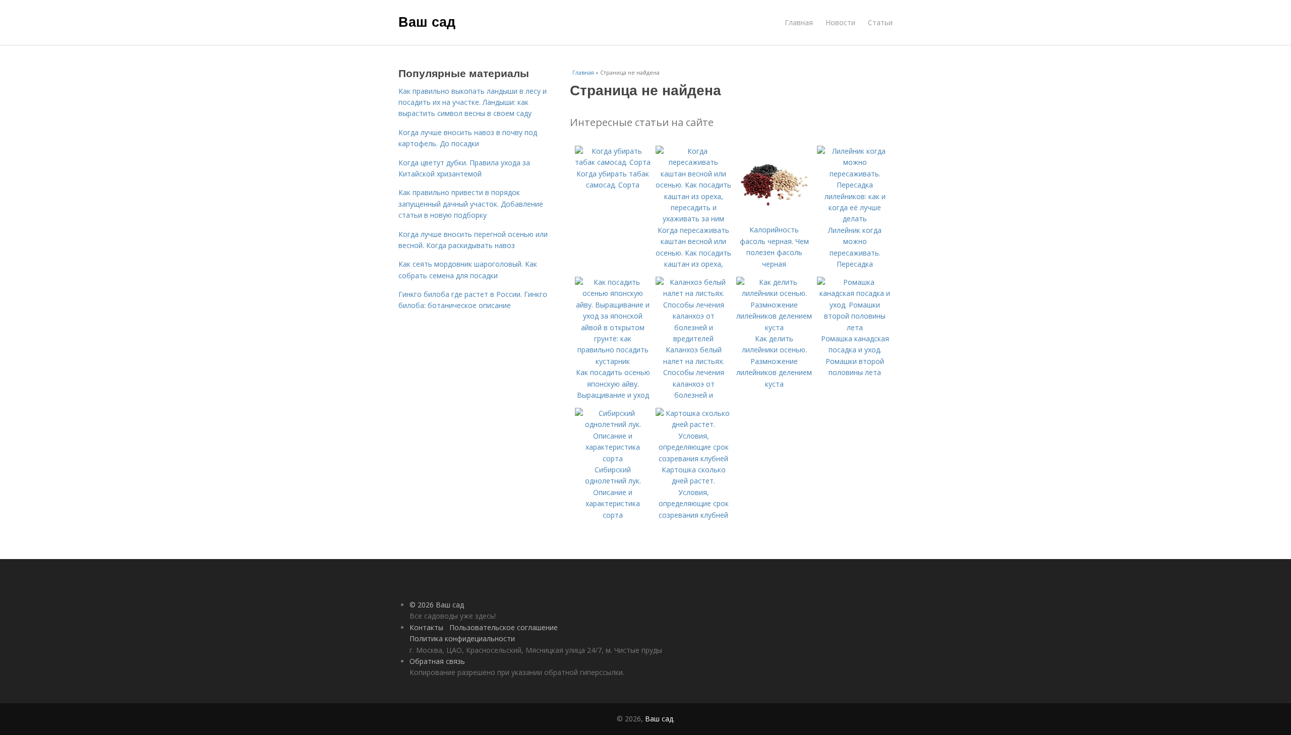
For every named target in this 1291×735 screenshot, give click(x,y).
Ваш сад (426, 21)
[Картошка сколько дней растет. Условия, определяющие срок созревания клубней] (693, 458)
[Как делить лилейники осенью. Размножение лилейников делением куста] (774, 327)
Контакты (426, 627)
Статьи (880, 22)
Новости (840, 22)
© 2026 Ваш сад (436, 604)
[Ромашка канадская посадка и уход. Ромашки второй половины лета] (855, 327)
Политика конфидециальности (462, 638)
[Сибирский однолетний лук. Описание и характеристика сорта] (613, 458)
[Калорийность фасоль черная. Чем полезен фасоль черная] (774, 218)
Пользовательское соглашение (503, 627)
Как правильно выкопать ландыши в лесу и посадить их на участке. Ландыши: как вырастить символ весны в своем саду (472, 102)
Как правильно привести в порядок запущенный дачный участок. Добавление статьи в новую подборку (470, 204)
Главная (799, 22)
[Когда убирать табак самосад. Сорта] (613, 162)
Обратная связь (437, 661)
